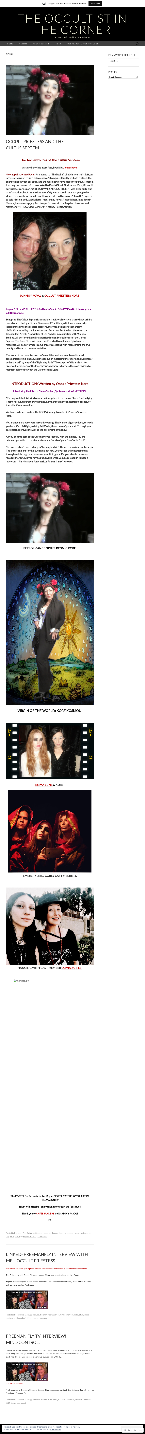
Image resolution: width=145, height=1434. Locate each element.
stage (17, 1236)
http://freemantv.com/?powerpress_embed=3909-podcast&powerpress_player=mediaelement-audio (46, 1269)
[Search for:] (137, 44)
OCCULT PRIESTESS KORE (62, 295)
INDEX (58, 44)
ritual (12, 1236)
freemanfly (52, 1315)
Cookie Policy (55, 1429)
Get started (95, 3)
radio (76, 1315)
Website (23, 44)
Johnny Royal (70, 167)
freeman (43, 1315)
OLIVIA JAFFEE (71, 967)
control (37, 1400)
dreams (44, 1400)
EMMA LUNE (44, 784)
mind (50, 1400)
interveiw (69, 1315)
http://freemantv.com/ (15, 1383)
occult (77, 1233)
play (7, 1236)
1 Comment (42, 1236)
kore (61, 1233)
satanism (70, 1400)
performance (86, 1233)
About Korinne (41, 44)
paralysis (56, 1400)
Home (10, 44)
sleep (77, 1400)
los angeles (68, 1233)
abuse (36, 1315)
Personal (18, 1233)
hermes (55, 1233)
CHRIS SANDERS (45, 1213)
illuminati (61, 1315)
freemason (46, 1233)
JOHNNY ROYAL (31, 295)
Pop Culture (27, 1233)
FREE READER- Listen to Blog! (82, 44)
